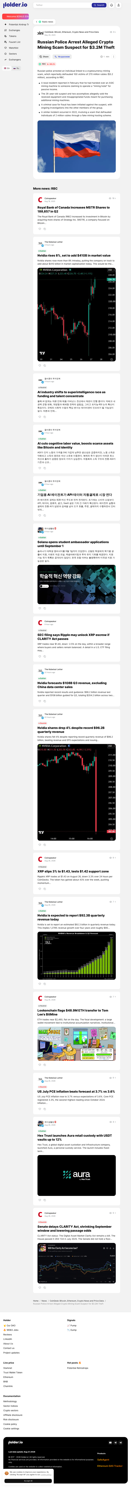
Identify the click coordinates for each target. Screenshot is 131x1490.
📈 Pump (71, 1325)
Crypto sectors (10, 1410)
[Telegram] (115, 1443)
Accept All (28, 1481)
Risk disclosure (11, 1419)
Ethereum (8, 1377)
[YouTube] (110, 1443)
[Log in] (119, 5)
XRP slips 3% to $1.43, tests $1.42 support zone (73, 871)
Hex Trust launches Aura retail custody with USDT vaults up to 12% (74, 1137)
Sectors (13, 53)
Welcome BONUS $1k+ (18, 16)
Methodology (10, 1401)
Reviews (7, 1334)
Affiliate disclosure (12, 1415)
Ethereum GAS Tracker (110, 1466)
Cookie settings (11, 1428)
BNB (5, 1381)
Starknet (7, 1368)
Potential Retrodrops (77, 1368)
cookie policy (46, 1475)
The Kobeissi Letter (54, 242)
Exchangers (15, 59)
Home (36, 1301)
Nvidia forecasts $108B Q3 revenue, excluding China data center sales (72, 685)
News (44, 1301)
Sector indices (10, 1406)
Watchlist (13, 48)
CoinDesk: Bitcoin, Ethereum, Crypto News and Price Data (72, 32)
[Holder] (15, 1442)
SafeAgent (103, 1459)
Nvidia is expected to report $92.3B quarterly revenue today (71, 917)
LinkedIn (7, 1339)
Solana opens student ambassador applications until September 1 (73, 544)
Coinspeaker (50, 198)
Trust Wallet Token (12, 1372)
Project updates (11, 1352)
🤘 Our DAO (9, 1325)
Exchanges (14, 30)
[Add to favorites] (39, 229)
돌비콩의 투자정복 (52, 378)
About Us (8, 1343)
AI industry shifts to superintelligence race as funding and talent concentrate (71, 394)
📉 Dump (72, 1330)
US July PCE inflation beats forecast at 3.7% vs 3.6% (76, 1091)
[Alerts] (111, 5)
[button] (76, 146)
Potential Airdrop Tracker (19, 24)
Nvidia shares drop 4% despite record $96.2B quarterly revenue (71, 730)
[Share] (44, 229)
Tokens (12, 36)
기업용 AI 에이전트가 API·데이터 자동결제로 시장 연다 (74, 494)
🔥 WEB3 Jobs (10, 1330)
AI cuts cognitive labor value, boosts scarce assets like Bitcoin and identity (75, 445)
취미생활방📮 (51, 528)
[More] (113, 57)
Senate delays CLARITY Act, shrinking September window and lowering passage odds (74, 1228)
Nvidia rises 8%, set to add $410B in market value (74, 255)
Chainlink (8, 1386)
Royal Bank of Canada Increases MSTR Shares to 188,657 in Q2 (73, 209)
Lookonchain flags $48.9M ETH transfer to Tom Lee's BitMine (72, 1012)
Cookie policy (10, 1424)
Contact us (8, 1348)
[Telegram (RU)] (120, 1443)
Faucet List (14, 42)
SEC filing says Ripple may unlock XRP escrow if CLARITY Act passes (73, 637)
